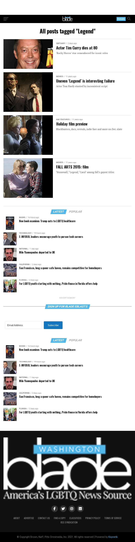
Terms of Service (113, 518)
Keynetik (113, 537)
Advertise (29, 518)
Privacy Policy (92, 518)
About (17, 518)
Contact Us (44, 518)
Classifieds (75, 518)
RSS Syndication (69, 522)
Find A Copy (59, 518)
